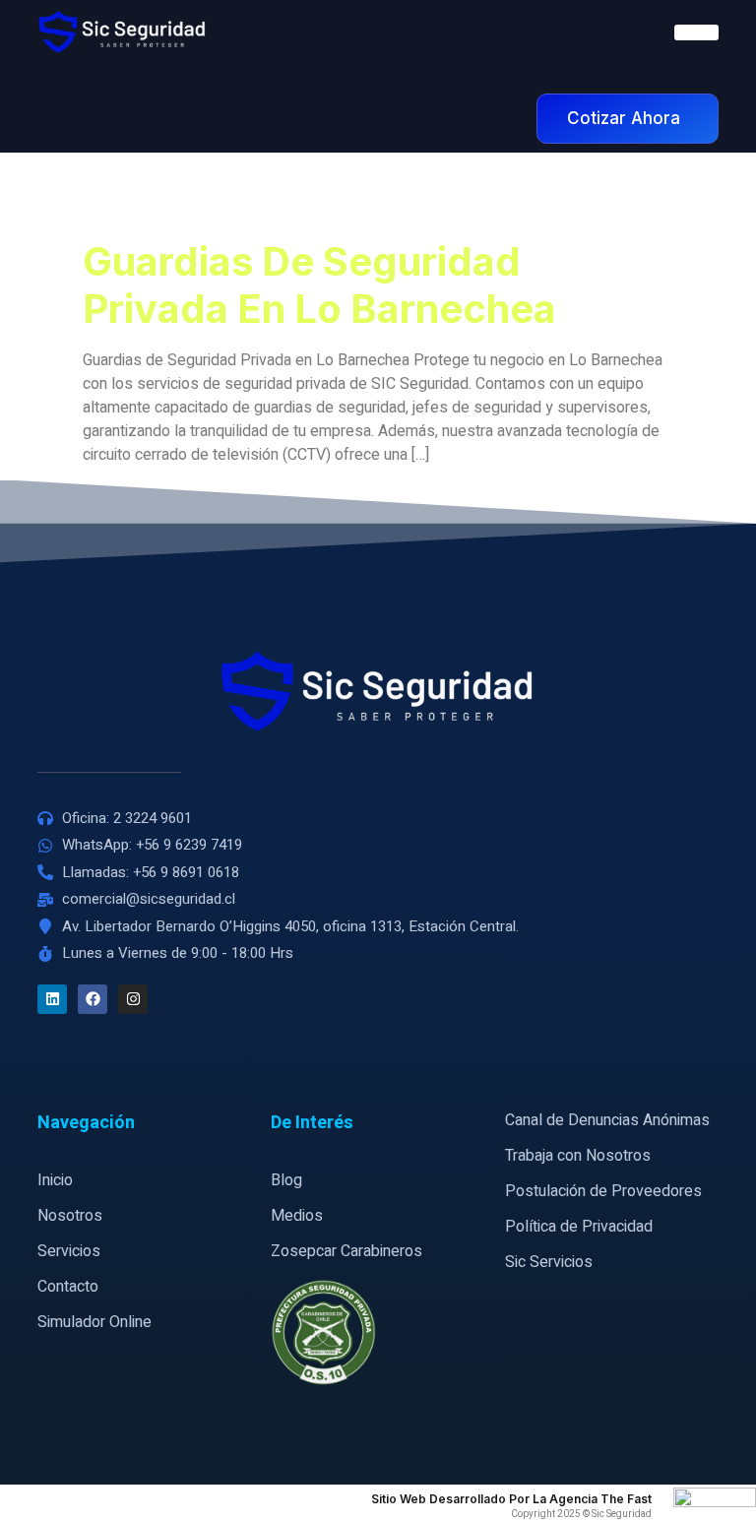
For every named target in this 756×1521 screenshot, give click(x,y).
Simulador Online (94, 1322)
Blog (286, 1180)
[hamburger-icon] (696, 32)
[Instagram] (133, 999)
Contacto (67, 1287)
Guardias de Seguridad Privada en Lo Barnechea (319, 285)
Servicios (68, 1251)
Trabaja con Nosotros (578, 1156)
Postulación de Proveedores (603, 1191)
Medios (297, 1216)
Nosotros (69, 1216)
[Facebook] (92, 999)
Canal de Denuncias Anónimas (607, 1120)
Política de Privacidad (579, 1226)
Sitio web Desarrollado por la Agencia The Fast (511, 1498)
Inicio (55, 1180)
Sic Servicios (549, 1262)
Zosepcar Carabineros (346, 1251)
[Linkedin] (52, 999)
